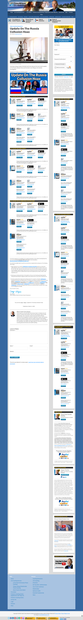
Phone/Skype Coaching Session (29, 21)
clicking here (56, 540)
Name (11, 346)
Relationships (51, 16)
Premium (71, 12)
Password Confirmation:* (60, 59)
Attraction (26, 16)
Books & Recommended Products (56, 21)
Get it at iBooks (30, 118)
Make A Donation (41, 20)
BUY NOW (29, 105)
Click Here (66, 76)
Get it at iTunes (41, 103)
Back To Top (67, 613)
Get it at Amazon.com (20, 103)
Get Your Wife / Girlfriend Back (34, 16)
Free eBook (29, 12)
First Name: (57, 45)
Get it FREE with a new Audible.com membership (65, 108)
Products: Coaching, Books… (17, 597)
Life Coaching (20, 16)
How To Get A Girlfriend (44, 16)
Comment (12, 330)
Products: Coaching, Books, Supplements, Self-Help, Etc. (45, 12)
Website (12, 351)
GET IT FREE (19, 105)
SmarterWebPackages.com (44, 614)
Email (31, 346)
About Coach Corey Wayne (19, 590)
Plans (41, 14)
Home (11, 12)
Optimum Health (58, 16)
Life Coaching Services (19, 12)
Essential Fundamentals (66, 16)
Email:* (56, 49)
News (72, 16)
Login (66, 12)
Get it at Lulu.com (41, 118)
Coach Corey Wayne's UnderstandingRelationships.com (17, 3)
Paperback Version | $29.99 (66, 193)
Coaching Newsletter (13, 16)
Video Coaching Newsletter (16, 26)
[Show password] (71, 56)
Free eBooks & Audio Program (16, 20)
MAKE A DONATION (65, 474)
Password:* (57, 54)
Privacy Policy (58, 613)
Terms (62, 613)
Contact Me (61, 12)
